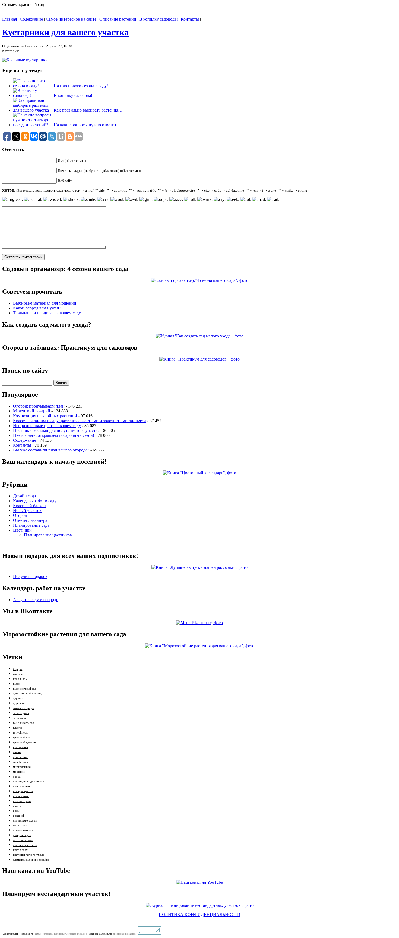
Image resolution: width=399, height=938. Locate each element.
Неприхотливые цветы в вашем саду (47, 425)
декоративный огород (27, 693)
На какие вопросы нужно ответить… (88, 124)
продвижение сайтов (124, 933)
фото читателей (23, 840)
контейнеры (20, 732)
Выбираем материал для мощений (44, 303)
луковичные (20, 757)
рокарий (18, 815)
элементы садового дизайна (31, 859)
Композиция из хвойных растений (45, 415)
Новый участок (27, 510)
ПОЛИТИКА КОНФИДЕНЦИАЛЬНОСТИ (199, 914)
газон (16, 683)
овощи (17, 776)
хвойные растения (25, 845)
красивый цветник (24, 742)
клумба (17, 727)
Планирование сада (31, 525)
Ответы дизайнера (30, 520)
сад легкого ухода (25, 820)
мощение (19, 771)
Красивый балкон (29, 505)
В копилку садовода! (158, 19)
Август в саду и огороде (35, 599)
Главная (9, 19)
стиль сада (20, 825)
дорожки (19, 703)
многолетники (22, 766)
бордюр (18, 669)
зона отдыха (21, 713)
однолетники (21, 786)
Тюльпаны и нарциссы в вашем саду (47, 313)
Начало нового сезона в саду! (81, 85)
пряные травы (22, 801)
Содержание (31, 19)
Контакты (190, 19)
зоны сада (19, 717)
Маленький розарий (31, 411)
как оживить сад (23, 722)
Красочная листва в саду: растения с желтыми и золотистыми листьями (79, 420)
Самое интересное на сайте (71, 19)
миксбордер (21, 761)
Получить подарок (30, 576)
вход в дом (20, 678)
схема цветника (23, 830)
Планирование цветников (48, 535)
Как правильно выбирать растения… (88, 110)
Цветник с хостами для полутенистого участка (56, 430)
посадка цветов (23, 791)
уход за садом (22, 835)
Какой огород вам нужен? (37, 308)
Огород (20, 515)
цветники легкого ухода (28, 854)
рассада (18, 805)
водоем (18, 673)
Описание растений (117, 19)
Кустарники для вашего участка (65, 32)
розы (16, 810)
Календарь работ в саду (34, 500)
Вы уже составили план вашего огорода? (51, 450)
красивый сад (21, 737)
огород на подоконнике (28, 781)
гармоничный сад (24, 688)
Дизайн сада (24, 496)
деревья (18, 698)
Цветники (22, 530)
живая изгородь (23, 708)
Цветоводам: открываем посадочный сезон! (53, 435)
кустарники (20, 747)
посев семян (21, 796)
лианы (17, 752)
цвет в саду (20, 849)
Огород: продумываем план (39, 406)
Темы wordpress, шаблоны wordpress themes (59, 933)
